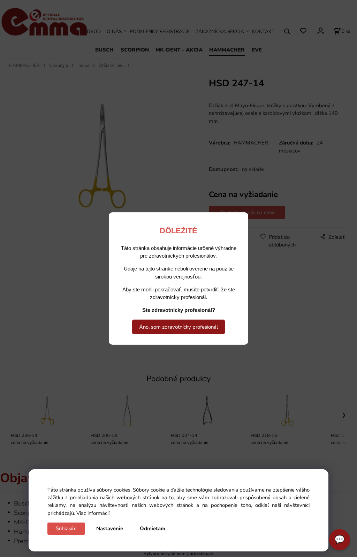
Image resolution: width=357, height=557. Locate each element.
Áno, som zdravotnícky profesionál (178, 326)
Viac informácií (92, 513)
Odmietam (152, 528)
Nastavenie (109, 528)
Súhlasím (66, 528)
